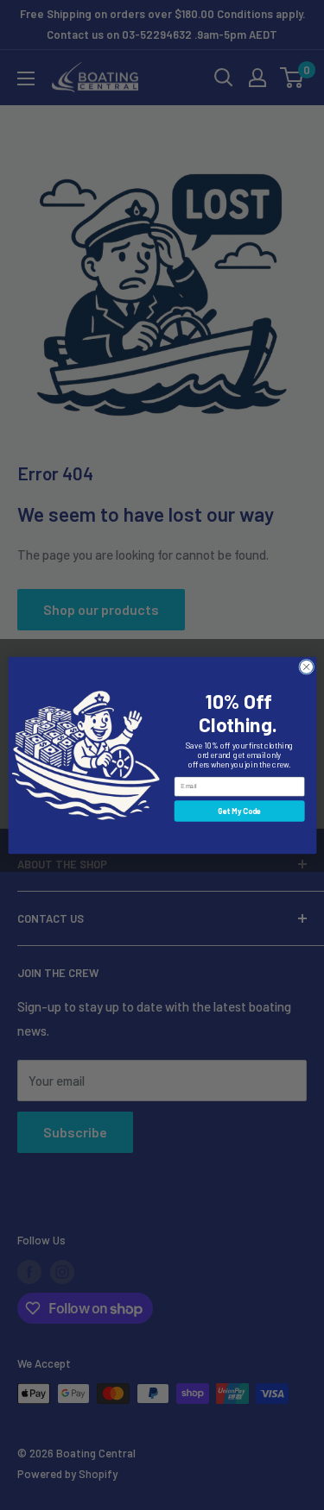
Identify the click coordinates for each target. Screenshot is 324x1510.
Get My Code (239, 810)
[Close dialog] (306, 667)
